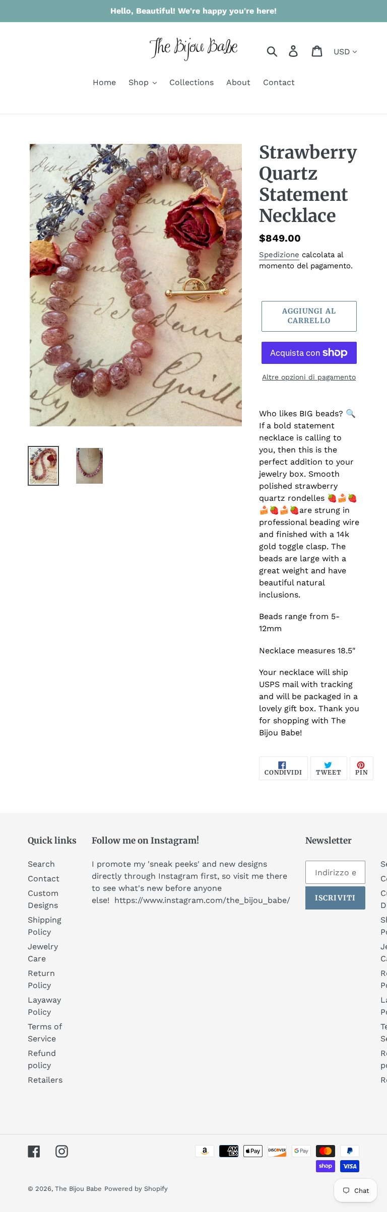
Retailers (45, 1080)
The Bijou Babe (78, 1188)
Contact (43, 878)
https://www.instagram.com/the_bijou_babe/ (202, 900)
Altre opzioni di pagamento (309, 377)
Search (41, 864)
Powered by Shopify (136, 1188)
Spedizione (279, 254)
